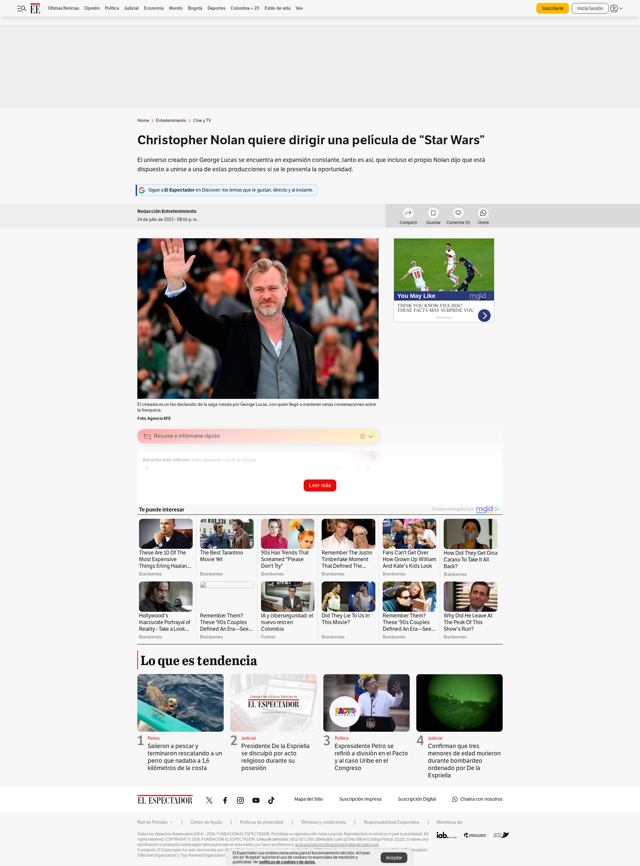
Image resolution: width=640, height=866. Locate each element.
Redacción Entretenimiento (167, 211)
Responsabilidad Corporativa (391, 822)
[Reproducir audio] (147, 469)
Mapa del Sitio (308, 799)
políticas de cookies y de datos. (287, 861)
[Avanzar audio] (347, 469)
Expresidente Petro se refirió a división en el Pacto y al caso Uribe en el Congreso (371, 757)
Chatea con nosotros (481, 799)
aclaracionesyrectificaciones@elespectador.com (337, 844)
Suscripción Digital (417, 799)
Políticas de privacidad (261, 822)
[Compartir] (408, 214)
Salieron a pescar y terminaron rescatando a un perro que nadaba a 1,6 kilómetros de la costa (185, 757)
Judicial (248, 738)
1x (357, 468)
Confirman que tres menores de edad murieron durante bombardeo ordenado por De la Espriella (464, 760)
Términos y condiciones (323, 822)
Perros (154, 738)
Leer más (320, 485)
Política (342, 738)
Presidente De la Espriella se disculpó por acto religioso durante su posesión (275, 757)
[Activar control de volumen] (368, 469)
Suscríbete (553, 8)
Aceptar (394, 858)
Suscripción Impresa (360, 799)
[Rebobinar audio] (337, 469)
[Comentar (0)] (458, 214)
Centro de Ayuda (206, 822)
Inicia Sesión (590, 8)
